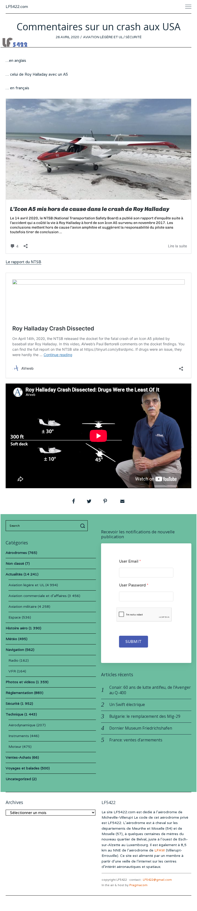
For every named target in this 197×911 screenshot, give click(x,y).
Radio (13, 660)
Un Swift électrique (127, 704)
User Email (130, 561)
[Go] (83, 526)
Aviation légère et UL (103, 37)
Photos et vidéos (20, 682)
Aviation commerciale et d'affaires (37, 595)
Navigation (15, 649)
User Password (133, 585)
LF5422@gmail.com (157, 879)
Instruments (18, 735)
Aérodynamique (21, 725)
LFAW (159, 850)
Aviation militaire (22, 606)
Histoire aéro (17, 628)
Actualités (14, 574)
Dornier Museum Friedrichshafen (140, 728)
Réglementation (19, 692)
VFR (12, 671)
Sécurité (133, 37)
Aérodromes (16, 552)
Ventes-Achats (18, 757)
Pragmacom (138, 885)
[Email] (122, 501)
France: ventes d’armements (135, 740)
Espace (14, 617)
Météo (11, 638)
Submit (133, 641)
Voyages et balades (23, 768)
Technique (14, 714)
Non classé (15, 563)
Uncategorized (18, 779)
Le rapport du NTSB (23, 261)
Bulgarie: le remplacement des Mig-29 (144, 716)
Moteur (14, 746)
